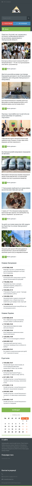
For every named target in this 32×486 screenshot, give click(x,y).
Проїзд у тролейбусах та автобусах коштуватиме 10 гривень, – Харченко (15, 115)
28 (19, 432)
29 (23, 432)
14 (19, 426)
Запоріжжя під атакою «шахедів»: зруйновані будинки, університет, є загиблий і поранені (12, 285)
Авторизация (22, 23)
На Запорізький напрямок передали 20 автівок (16, 153)
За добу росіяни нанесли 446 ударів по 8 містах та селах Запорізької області (16, 226)
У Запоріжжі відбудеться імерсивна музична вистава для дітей (16, 189)
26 (12, 432)
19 (12, 429)
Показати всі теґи (6, 458)
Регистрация (8, 23)
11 (9, 426)
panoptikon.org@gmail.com (10, 476)
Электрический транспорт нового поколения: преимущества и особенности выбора (14, 345)
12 (12, 426)
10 (5, 426)
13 (15, 426)
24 (5, 432)
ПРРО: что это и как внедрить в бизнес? (14, 338)
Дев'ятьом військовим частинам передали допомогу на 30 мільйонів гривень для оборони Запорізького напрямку (16, 76)
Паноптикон (17, 483)
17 (5, 429)
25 (9, 432)
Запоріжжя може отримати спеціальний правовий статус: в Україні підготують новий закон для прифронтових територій (14, 300)
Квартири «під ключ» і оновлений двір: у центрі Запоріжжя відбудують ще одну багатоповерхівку (14, 271)
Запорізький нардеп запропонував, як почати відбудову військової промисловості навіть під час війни (13, 366)
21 (19, 429)
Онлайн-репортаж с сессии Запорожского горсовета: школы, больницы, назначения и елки (14, 380)
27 (15, 432)
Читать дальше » (11, 68)
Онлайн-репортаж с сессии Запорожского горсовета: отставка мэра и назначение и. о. (14, 395)
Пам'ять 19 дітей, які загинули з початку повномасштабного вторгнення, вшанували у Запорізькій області (14, 37)
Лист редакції (7, 1)
